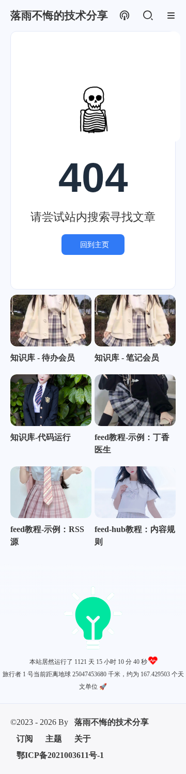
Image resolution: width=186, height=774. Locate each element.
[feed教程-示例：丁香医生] (135, 400)
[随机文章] (124, 16)
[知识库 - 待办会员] (50, 320)
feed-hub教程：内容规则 (135, 535)
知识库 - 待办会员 (42, 357)
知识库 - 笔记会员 (127, 357)
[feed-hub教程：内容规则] (135, 492)
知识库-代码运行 (40, 437)
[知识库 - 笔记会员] (135, 320)
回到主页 (94, 244)
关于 (82, 738)
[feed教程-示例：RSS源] (50, 492)
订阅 (25, 738)
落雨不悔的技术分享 (111, 722)
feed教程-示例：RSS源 (47, 535)
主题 (53, 738)
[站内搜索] (147, 16)
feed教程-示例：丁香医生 (132, 443)
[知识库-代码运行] (50, 400)
